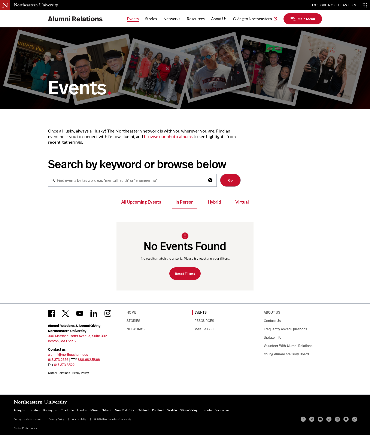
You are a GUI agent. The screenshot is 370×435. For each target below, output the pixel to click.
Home (131, 312)
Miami (94, 410)
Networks (171, 18)
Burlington (50, 410)
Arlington (20, 410)
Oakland (143, 410)
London (82, 410)
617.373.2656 (58, 359)
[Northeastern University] (36, 5)
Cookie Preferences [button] (25, 428)
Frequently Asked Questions (285, 329)
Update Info (272, 337)
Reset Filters (185, 273)
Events (133, 18)
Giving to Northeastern (252, 18)
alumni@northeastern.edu (68, 354)
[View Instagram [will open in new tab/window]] (107, 313)
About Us (219, 18)
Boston (35, 410)
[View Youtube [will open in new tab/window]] (79, 313)
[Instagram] (337, 419)
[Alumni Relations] (75, 18)
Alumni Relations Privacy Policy (68, 373)
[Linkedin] (328, 419)
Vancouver (222, 410)
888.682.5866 (89, 359)
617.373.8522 (64, 364)
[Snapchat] (346, 419)
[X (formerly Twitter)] (311, 419)
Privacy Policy (56, 419)
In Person (184, 201)
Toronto (206, 410)
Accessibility (79, 419)
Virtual (242, 201)
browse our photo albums (168, 136)
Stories (151, 18)
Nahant (107, 410)
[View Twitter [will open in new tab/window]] (65, 313)
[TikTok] (354, 419)
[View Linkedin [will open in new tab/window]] (93, 313)
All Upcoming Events (141, 201)
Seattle (172, 410)
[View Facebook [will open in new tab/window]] (51, 313)
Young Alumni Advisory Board (286, 354)
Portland (158, 410)
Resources (196, 18)
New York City (124, 410)
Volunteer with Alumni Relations (288, 345)
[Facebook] (303, 419)
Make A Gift (204, 329)
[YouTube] (320, 419)
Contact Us (272, 320)
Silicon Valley (188, 410)
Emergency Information (27, 419)
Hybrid (214, 201)
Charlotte (67, 410)
